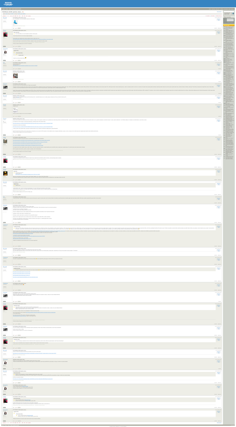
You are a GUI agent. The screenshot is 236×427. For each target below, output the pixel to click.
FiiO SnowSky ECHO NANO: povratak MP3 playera (229, 52)
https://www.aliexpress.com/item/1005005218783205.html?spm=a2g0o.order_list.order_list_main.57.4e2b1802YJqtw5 (33, 123)
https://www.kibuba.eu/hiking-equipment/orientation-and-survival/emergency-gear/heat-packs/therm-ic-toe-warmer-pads (33, 39)
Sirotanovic (5, 205)
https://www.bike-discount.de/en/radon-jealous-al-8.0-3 (22, 238)
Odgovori (218, 50)
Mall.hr (227, 137)
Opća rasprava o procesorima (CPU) (228, 115)
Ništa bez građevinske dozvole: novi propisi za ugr (230, 94)
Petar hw (4, 118)
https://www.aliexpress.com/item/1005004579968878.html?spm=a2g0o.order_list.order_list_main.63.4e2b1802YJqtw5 (33, 126)
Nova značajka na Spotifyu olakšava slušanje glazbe (230, 77)
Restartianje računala (229, 126)
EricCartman (5, 48)
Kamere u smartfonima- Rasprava (229, 29)
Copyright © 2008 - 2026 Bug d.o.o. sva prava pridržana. (118, 426)
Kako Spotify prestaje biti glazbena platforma (229, 75)
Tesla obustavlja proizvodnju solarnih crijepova (230, 68)
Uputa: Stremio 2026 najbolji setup (230, 57)
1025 (19, 422)
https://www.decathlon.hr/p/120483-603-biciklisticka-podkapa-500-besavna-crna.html (27, 143)
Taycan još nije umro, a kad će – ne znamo (230, 106)
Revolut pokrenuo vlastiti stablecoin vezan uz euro (229, 92)
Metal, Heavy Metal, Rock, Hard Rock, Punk (229, 46)
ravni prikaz (213, 15)
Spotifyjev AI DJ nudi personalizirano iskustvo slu (230, 118)
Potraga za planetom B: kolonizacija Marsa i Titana (229, 97)
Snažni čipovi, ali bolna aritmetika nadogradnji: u (229, 140)
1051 (24, 422)
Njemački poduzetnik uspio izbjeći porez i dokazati (230, 117)
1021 (11, 422)
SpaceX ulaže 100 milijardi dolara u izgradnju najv (229, 149)
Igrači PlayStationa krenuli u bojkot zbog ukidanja (230, 113)
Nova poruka (219, 11)
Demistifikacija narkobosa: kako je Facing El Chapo (229, 147)
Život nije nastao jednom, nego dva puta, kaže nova (229, 44)
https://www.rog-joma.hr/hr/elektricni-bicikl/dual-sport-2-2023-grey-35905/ (25, 65)
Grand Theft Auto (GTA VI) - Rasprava (230, 53)
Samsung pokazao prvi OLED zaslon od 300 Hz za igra (230, 38)
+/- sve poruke (207, 15)
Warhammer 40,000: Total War (229, 145)
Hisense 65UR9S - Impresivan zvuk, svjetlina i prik (230, 111)
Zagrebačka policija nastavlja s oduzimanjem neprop (229, 153)
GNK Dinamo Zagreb (229, 95)
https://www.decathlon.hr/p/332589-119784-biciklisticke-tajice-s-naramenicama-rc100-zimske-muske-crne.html (31, 140)
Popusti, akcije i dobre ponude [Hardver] (229, 136)
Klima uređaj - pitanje (229, 59)
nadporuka (219, 46)
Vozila (9, 425)
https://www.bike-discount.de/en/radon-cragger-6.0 (21, 275)
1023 (15, 422)
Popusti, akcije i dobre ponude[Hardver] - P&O (229, 71)
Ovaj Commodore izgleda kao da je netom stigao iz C (230, 143)
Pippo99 (4, 104)
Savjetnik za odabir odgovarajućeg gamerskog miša (230, 101)
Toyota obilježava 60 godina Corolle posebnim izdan (230, 34)
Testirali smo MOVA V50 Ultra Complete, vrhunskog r (230, 109)
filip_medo (5, 17)
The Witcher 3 (228, 58)
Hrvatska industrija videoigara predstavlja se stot (229, 41)
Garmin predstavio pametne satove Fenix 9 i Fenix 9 (230, 66)
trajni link (215, 46)
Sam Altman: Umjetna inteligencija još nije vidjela (229, 151)
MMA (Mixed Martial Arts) (229, 35)
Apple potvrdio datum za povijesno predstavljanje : (229, 142)
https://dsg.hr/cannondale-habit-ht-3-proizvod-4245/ (21, 273)
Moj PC (4, 46)
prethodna (4, 422)
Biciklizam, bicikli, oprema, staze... (19, 71)
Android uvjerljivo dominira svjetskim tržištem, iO (229, 125)
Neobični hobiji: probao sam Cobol (230, 49)
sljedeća (29, 422)
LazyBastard (5, 224)
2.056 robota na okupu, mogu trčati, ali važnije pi (229, 158)
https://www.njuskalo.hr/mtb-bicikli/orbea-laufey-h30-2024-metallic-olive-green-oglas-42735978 (29, 236)
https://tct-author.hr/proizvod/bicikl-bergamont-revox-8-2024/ (23, 233)
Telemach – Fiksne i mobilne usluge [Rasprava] (230, 91)
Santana (4, 30)
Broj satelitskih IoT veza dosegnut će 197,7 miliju (229, 131)
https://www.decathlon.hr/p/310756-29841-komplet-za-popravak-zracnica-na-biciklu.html (40, 312)
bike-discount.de (25, 386)
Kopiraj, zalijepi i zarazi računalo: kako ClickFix (229, 99)
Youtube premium (228, 98)
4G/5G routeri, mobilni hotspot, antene (229, 134)
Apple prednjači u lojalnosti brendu (229, 65)
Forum (6, 425)
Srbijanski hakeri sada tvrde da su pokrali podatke (230, 89)
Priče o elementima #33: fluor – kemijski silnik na (229, 48)
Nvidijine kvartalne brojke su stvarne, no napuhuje (230, 85)
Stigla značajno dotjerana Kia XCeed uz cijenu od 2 (229, 104)
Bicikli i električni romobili (14, 425)
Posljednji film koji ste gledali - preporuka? (230, 63)
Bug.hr (3, 425)
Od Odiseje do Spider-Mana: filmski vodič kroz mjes (230, 132)
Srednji (4, 137)
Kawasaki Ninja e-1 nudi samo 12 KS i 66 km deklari (230, 129)
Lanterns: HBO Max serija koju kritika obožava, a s (229, 36)
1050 (22, 422)
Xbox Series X (228, 103)
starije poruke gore (219, 15)
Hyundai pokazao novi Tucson (229, 155)
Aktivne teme (226, 25)
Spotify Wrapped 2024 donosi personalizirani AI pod (230, 120)
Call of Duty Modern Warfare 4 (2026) (230, 55)
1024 (17, 422)
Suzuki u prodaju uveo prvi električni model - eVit (230, 30)
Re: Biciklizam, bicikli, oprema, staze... (19, 17)
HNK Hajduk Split (228, 86)
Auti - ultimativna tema (229, 148)
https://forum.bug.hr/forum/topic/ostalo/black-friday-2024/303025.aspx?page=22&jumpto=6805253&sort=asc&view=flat (32, 378)
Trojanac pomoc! (228, 69)
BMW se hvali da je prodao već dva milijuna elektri (230, 27)
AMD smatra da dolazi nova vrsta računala (230, 80)
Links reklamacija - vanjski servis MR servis (229, 78)
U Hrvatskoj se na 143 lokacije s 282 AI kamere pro (230, 83)
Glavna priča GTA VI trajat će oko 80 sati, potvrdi (229, 43)
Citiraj (219, 20)
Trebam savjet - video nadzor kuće (229, 127)
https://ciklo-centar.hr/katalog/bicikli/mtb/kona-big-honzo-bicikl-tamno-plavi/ (25, 277)
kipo (4, 62)
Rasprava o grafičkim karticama (229, 122)
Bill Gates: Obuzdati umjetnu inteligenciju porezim (230, 32)
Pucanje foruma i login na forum (229, 138)
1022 (13, 422)
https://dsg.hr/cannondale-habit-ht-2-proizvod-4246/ (21, 271)
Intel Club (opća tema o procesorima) (229, 82)
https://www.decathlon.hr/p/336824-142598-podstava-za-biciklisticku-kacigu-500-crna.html (28, 145)
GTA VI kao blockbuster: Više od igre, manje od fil (229, 87)
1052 (27, 422)
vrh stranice (232, 425)
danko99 (4, 169)
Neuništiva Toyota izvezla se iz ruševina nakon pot (229, 157)
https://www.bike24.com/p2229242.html (84, 56)
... (9, 422)
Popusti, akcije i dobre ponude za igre (229, 123)
